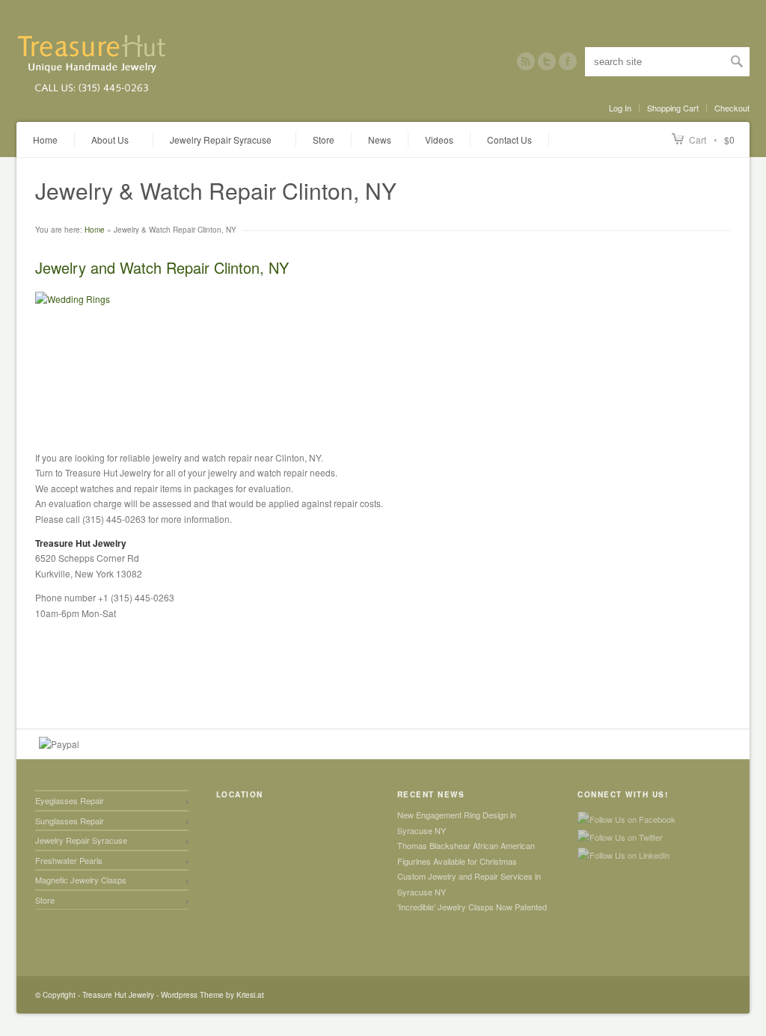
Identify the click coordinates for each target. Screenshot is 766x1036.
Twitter (547, 61)
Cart (697, 139)
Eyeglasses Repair (69, 800)
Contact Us (509, 139)
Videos (439, 139)
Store (323, 139)
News (379, 139)
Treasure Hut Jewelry (118, 995)
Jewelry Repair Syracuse (81, 840)
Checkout (732, 108)
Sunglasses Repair (69, 821)
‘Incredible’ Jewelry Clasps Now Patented (472, 907)
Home (45, 139)
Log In (620, 108)
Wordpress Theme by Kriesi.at (212, 995)
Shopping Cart (673, 108)
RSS (526, 61)
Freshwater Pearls (68, 860)
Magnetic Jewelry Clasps (80, 880)
